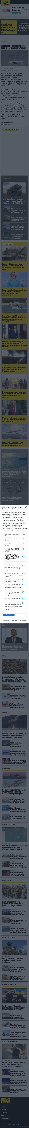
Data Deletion (6, 620)
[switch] (23, 538)
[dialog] (14, 564)
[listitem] (14, 535)
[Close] (26, 507)
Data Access (14, 620)
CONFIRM (9, 614)
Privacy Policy (23, 620)
